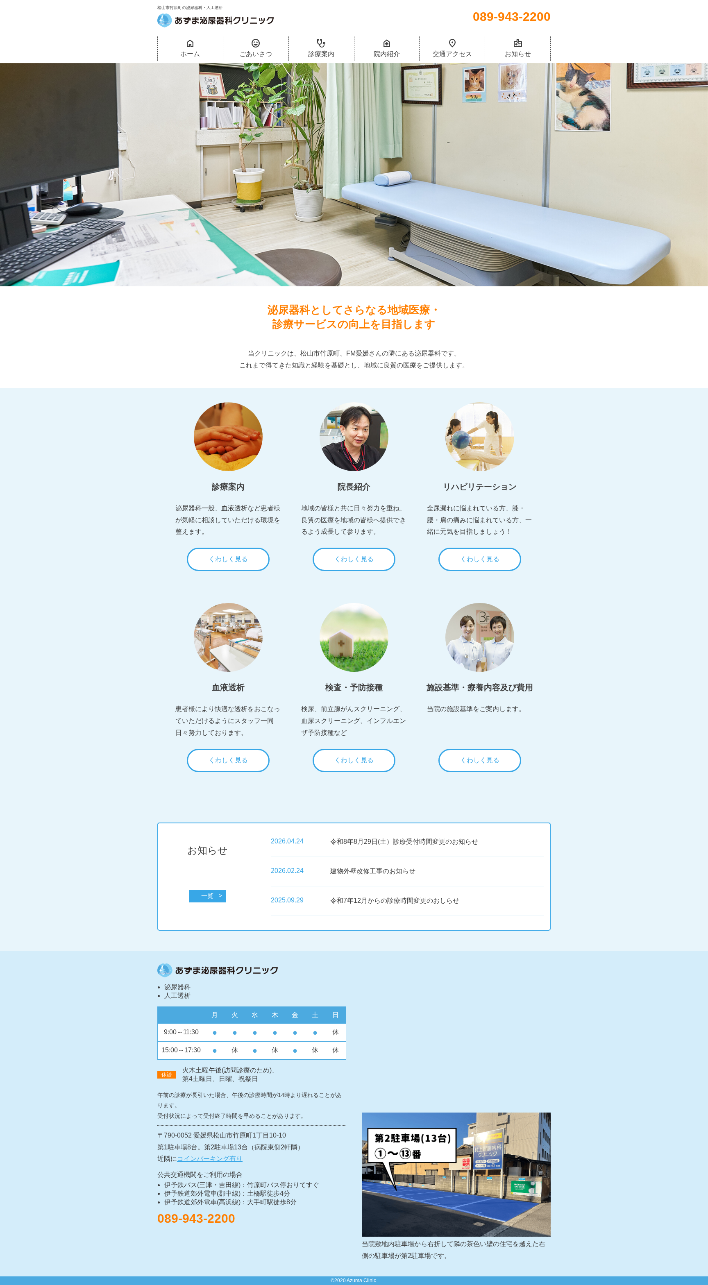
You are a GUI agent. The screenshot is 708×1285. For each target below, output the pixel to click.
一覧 (207, 895)
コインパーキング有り (210, 1158)
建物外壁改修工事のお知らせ (372, 871)
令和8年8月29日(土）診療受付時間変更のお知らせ (404, 841)
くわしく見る (228, 558)
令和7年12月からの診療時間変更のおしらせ (394, 900)
